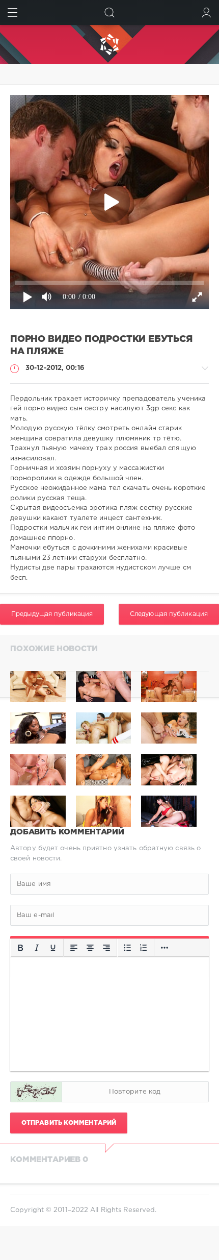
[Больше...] (164, 948)
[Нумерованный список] (143, 948)
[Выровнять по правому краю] (106, 948)
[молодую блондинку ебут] (103, 686)
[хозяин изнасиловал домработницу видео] (169, 686)
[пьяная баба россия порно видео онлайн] (38, 686)
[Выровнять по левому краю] (74, 948)
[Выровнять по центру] (90, 948)
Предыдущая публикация (52, 614)
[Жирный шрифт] (20, 948)
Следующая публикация (169, 614)
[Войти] (206, 12)
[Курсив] (37, 948)
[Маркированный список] (127, 948)
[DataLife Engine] (109, 44)
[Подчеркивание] (53, 948)
